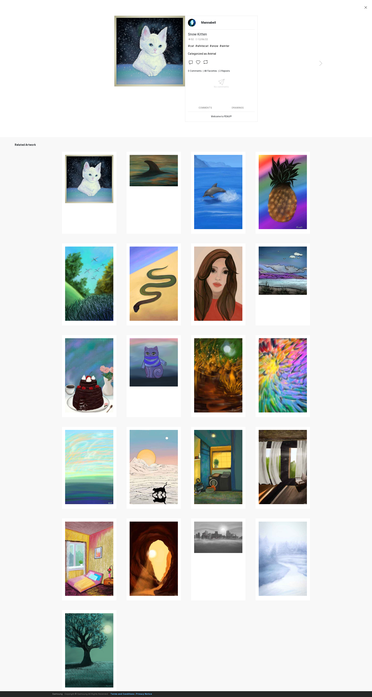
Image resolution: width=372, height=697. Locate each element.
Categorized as (202, 53)
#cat (191, 45)
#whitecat (201, 45)
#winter (224, 45)
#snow (214, 45)
